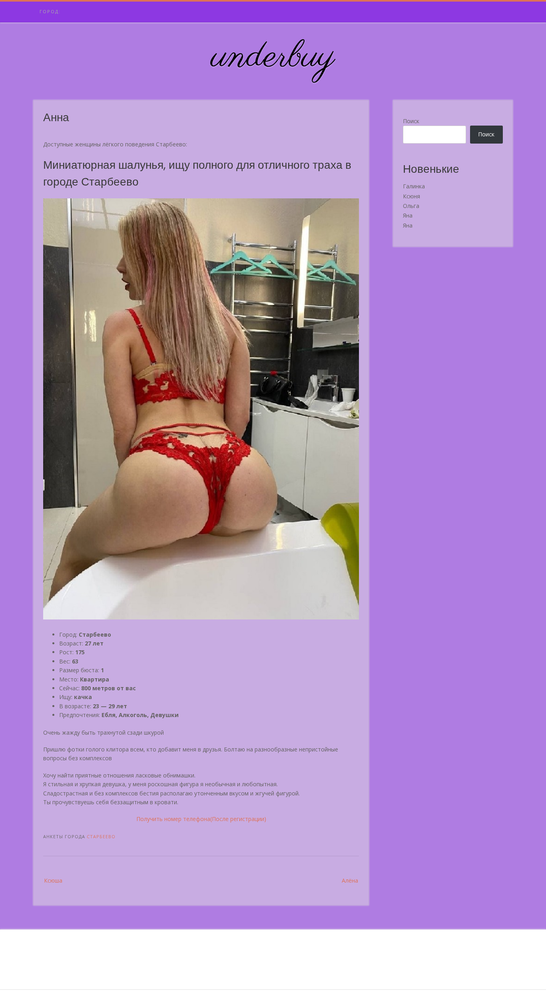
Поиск (411, 121)
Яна (407, 215)
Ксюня (411, 196)
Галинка (414, 186)
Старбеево (101, 836)
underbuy (273, 57)
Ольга (411, 206)
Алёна (350, 880)
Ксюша (53, 880)
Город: (50, 11)
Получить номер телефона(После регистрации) (201, 819)
